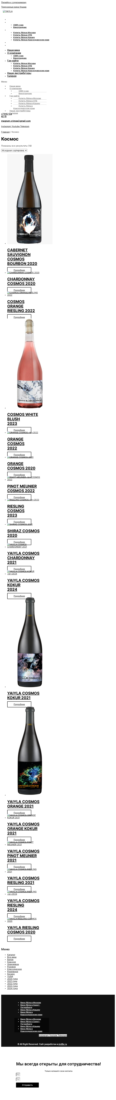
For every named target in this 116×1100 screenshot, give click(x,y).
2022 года (12, 983)
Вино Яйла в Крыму (30, 1010)
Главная (5, 132)
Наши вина (13, 19)
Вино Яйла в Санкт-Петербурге (30, 1006)
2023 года (12, 986)
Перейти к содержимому (13, 2)
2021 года (12, 981)
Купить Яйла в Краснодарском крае (31, 40)
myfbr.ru (62, 1044)
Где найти (13, 29)
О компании (14, 22)
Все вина (11, 957)
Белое (10, 959)
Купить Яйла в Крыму (24, 37)
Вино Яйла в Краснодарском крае (31, 1013)
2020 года (12, 979)
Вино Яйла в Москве (30, 1002)
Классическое (14, 969)
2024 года (12, 988)
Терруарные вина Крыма (13, 7)
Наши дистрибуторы (19, 42)
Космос (11, 974)
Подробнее (19, 270)
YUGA (10, 976)
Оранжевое (13, 964)
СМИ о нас (18, 25)
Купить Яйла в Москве (24, 32)
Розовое (11, 967)
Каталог (11, 954)
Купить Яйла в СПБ (22, 35)
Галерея (12, 45)
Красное (11, 962)
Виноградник (20, 27)
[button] (44, 81)
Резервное (12, 971)
